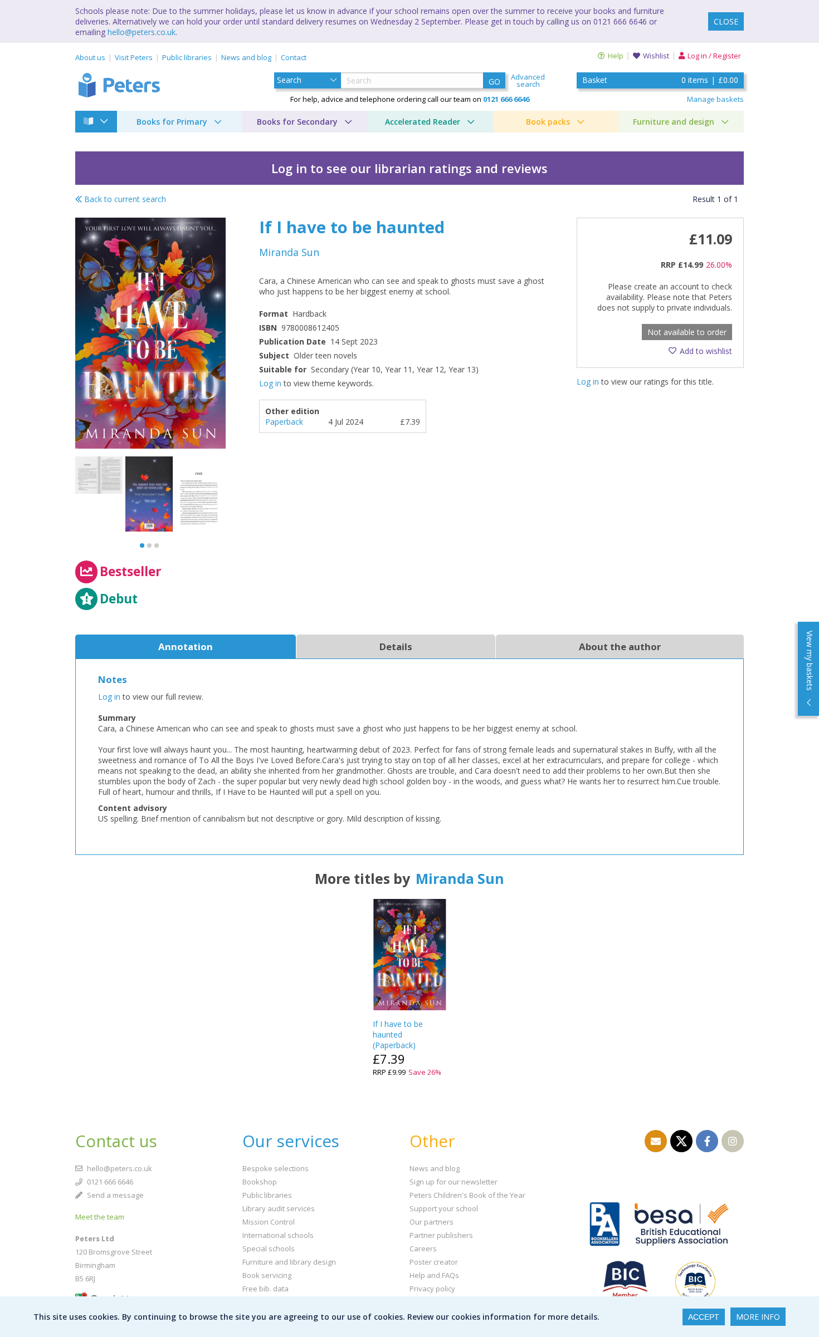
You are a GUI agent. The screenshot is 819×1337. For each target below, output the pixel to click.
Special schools (268, 1248)
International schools (278, 1235)
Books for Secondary (297, 121)
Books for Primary (171, 121)
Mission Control (268, 1222)
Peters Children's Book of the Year (467, 1195)
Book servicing (266, 1275)
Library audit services (278, 1208)
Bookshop (259, 1182)
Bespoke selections (275, 1168)
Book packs (548, 121)
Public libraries (187, 57)
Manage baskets (715, 99)
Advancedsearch (528, 80)
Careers (423, 1248)
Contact (293, 57)
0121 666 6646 (109, 1182)
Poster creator (434, 1262)
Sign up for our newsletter (454, 1182)
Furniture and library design (289, 1262)
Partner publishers (441, 1235)
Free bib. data (265, 1289)
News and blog (246, 57)
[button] (142, 545)
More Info (758, 1316)
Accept (703, 1317)
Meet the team (99, 1217)
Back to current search (124, 199)
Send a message (114, 1195)
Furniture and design (673, 121)
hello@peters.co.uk (142, 32)
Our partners (432, 1222)
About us (90, 57)
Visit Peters (134, 57)
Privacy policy (432, 1289)
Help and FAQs (434, 1275)
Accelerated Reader (422, 121)
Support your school (444, 1208)
